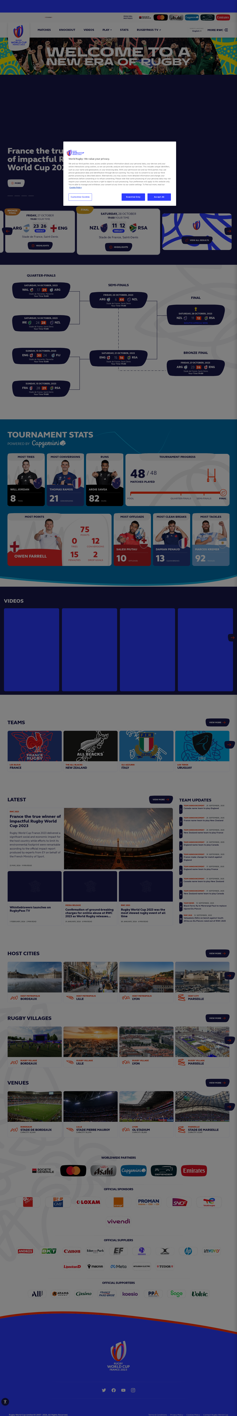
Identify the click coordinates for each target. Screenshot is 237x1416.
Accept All (159, 197)
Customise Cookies (80, 197)
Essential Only (133, 197)
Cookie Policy (75, 187)
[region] (119, 174)
